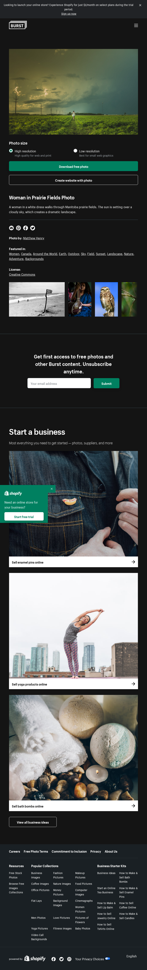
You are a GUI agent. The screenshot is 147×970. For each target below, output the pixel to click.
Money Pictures (58, 892)
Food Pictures (83, 883)
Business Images (36, 875)
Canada (26, 253)
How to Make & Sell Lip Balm (106, 905)
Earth (62, 253)
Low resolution (89, 151)
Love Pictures (61, 917)
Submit (106, 383)
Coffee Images (40, 883)
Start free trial (24, 516)
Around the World (45, 253)
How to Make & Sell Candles (128, 915)
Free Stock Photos (15, 875)
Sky (83, 253)
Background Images (60, 902)
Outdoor (73, 253)
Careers (14, 850)
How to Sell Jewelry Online (106, 915)
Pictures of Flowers (82, 919)
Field (90, 253)
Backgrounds (34, 258)
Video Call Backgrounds (39, 937)
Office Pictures (40, 890)
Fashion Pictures (58, 875)
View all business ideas (33, 821)
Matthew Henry (33, 237)
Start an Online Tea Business (106, 890)
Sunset (100, 253)
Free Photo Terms (36, 850)
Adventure (16, 258)
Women (14, 253)
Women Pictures (80, 909)
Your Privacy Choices (89, 958)
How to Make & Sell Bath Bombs (128, 877)
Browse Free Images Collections (16, 887)
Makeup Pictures (80, 875)
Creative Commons (22, 273)
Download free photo (73, 166)
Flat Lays (36, 900)
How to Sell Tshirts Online (105, 926)
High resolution (25, 151)
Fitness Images (62, 928)
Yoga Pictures (39, 928)
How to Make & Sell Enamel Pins (128, 892)
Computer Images (81, 892)
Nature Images (62, 883)
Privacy (95, 850)
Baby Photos (82, 928)
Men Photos (38, 917)
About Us (111, 850)
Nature (128, 253)
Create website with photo (73, 179)
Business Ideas (106, 873)
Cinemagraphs (84, 900)
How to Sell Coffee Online (127, 905)
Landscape (114, 253)
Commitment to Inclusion (69, 850)
